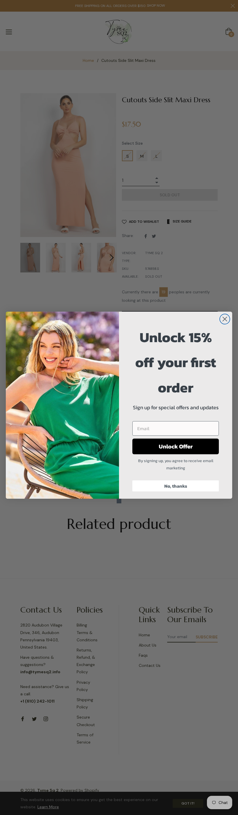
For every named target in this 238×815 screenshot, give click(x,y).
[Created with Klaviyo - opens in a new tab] (119, 501)
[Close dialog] (225, 319)
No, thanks (175, 485)
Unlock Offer (176, 446)
